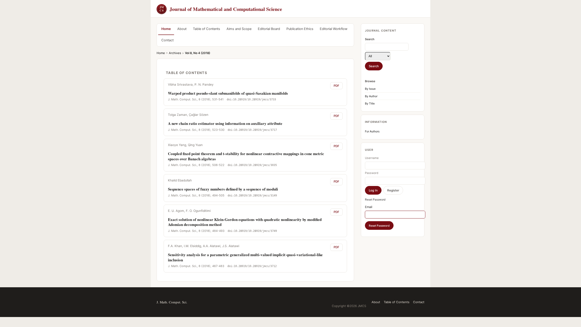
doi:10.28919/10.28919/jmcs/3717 (252, 129)
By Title (370, 103)
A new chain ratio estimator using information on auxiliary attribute (225, 123)
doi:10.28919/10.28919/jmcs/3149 (252, 195)
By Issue (370, 88)
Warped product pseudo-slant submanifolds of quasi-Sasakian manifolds (228, 93)
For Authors (372, 131)
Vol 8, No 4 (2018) (197, 53)
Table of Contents (206, 29)
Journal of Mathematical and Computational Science (221, 9)
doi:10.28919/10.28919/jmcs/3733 (251, 99)
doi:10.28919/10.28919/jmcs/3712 (252, 266)
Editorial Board (269, 29)
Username (372, 158)
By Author (371, 96)
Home (166, 29)
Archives (175, 53)
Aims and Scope (238, 29)
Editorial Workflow (333, 29)
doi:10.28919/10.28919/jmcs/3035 (252, 165)
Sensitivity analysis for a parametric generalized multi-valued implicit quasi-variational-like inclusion (245, 257)
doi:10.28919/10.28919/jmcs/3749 (252, 231)
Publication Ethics (299, 29)
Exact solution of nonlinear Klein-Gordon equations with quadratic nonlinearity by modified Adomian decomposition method (245, 222)
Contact (167, 40)
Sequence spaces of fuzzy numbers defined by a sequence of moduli (223, 189)
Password (371, 173)
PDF (336, 85)
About (182, 29)
